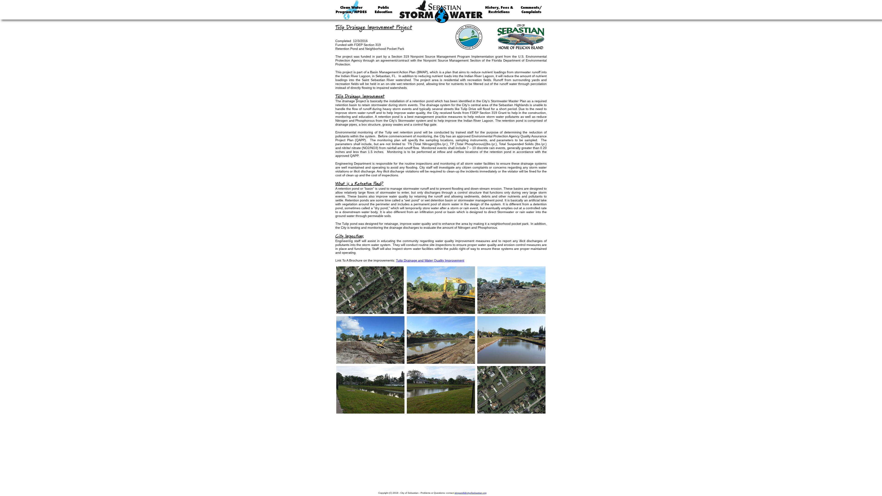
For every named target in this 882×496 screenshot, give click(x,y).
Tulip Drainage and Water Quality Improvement (430, 260)
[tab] (370, 290)
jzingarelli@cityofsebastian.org (470, 493)
